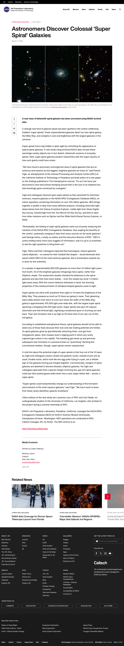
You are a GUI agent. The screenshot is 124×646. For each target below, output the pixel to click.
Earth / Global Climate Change (13, 631)
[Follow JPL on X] (101, 553)
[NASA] (7, 9)
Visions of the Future (71, 555)
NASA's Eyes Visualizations (68, 578)
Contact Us (67, 594)
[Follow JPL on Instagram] (105, 553)
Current (25, 539)
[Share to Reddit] (14, 128)
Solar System (47, 546)
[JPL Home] (22, 9)
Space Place (87, 625)
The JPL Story (7, 552)
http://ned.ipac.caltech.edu (35, 428)
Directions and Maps (29, 580)
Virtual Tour (26, 577)
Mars (44, 580)
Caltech (11, 642)
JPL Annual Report (8, 561)
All (23, 549)
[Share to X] (14, 123)
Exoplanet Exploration (50, 625)
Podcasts (66, 549)
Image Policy (29, 642)
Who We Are (6, 539)
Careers (4, 546)
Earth (45, 542)
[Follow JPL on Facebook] (96, 553)
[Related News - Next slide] (107, 496)
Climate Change (48, 586)
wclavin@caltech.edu (31, 462)
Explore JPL (6, 583)
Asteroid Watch (68, 574)
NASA (3, 642)
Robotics (46, 595)
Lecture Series (7, 574)
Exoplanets (47, 589)
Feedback (45, 642)
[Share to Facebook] (14, 119)
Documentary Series (9, 558)
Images (65, 539)
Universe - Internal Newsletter (70, 583)
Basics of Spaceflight (9, 625)
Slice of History (68, 558)
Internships (6, 549)
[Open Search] (120, 9)
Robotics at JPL (69, 561)
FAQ (37, 642)
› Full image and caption (58, 107)
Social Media (68, 588)
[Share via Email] (14, 133)
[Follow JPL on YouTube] (110, 553)
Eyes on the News (49, 552)
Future (24, 546)
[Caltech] (100, 562)
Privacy (19, 642)
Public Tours (26, 574)
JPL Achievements (8, 555)
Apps (65, 552)
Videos (65, 542)
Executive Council (8, 564)
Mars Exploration (48, 628)
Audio (65, 546)
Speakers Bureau (8, 577)
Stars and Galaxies (49, 549)
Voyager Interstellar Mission (93, 631)
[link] (62, 74)
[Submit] (96, 541)
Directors (5, 542)
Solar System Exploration (51, 631)
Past (23, 542)
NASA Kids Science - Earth (11, 628)
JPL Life (46, 574)
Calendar (5, 580)
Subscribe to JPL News (49, 556)
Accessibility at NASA (71, 591)
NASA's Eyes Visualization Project (95, 628)
